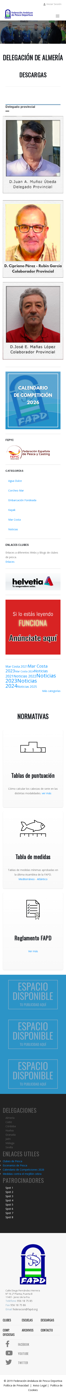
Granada (11, 1134)
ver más (46, 793)
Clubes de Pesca (12, 1161)
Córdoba (11, 1126)
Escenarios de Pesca (15, 1165)
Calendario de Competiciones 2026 (23, 1169)
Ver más (33, 951)
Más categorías (51, 691)
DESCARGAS (47, 1320)
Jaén (8, 1139)
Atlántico (42, 879)
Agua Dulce (15, 481)
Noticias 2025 (27, 686)
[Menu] (57, 16)
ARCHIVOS (27, 1330)
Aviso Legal (40, 1385)
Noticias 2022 (25, 676)
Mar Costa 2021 (17, 666)
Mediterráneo (27, 879)
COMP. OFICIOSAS (8, 1332)
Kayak (11, 510)
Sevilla (9, 1147)
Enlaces (10, 561)
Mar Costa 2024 (24, 671)
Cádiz (9, 1122)
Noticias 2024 (21, 683)
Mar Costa (14, 519)
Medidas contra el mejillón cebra (22, 1174)
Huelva (10, 1130)
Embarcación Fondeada (22, 500)
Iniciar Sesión (54, 4)
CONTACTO (47, 1330)
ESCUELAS (27, 1320)
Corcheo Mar (16, 490)
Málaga (10, 1143)
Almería (10, 1118)
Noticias (13, 529)
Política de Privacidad (16, 1385)
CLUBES (7, 1320)
